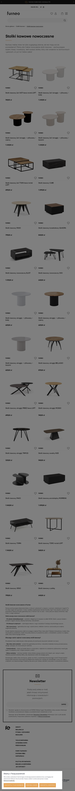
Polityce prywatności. (9, 780)
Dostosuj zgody (31, 785)
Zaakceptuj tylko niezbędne (14, 785)
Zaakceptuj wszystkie (47, 785)
